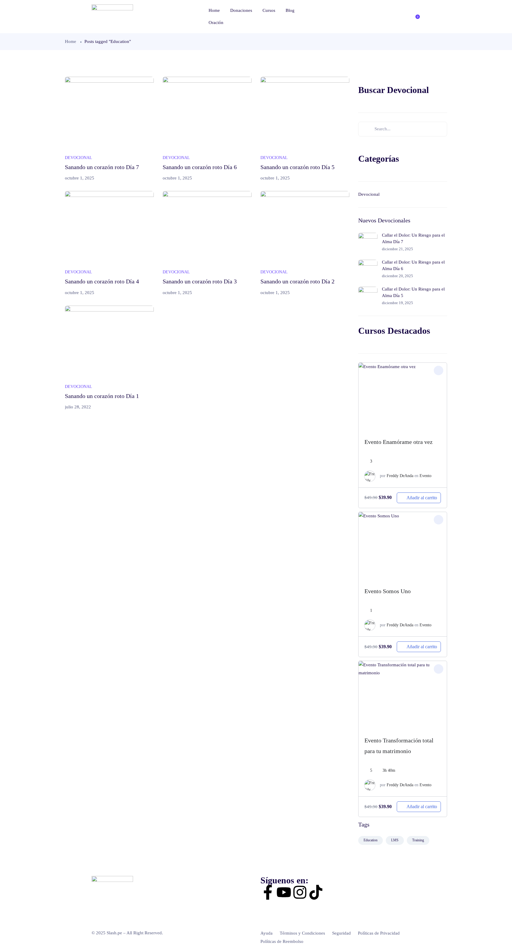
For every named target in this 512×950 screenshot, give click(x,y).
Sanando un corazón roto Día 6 (200, 167)
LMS (395, 840)
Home (214, 10)
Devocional (78, 157)
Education (370, 840)
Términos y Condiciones (302, 933)
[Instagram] (299, 892)
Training (418, 840)
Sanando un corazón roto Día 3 (200, 281)
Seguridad (341, 933)
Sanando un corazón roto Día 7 (102, 167)
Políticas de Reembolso (281, 941)
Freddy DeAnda (400, 476)
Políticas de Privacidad (379, 933)
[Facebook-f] (267, 892)
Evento (425, 476)
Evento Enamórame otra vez (398, 442)
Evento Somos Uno (387, 591)
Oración (216, 22)
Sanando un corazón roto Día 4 (102, 281)
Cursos (269, 10)
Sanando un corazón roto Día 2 (297, 281)
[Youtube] (283, 892)
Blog (290, 10)
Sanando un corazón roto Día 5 (297, 167)
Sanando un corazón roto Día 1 (102, 396)
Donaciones (241, 10)
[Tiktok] (315, 892)
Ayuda (266, 933)
